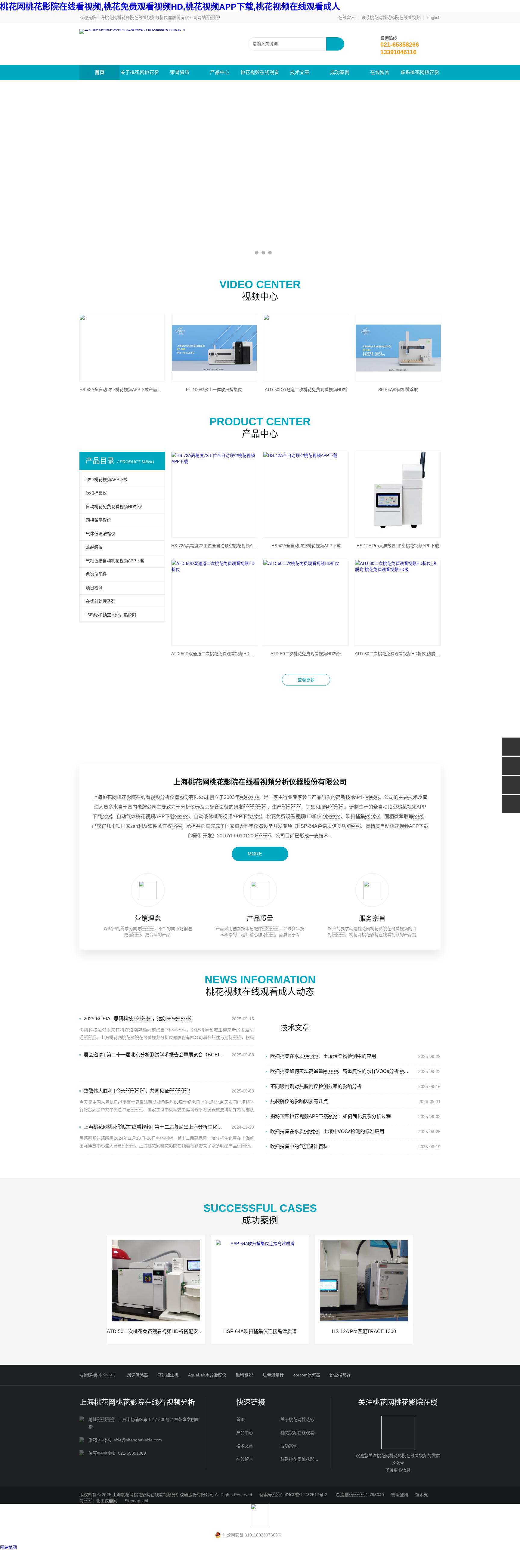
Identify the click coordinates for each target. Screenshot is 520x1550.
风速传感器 (137, 1375)
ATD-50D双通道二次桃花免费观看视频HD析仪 (214, 653)
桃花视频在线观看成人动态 (259, 75)
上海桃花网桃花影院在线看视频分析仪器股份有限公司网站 (151, 17)
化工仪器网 (106, 1500)
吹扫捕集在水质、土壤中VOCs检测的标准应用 (327, 1131)
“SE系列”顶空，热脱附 (111, 614)
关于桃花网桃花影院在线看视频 (139, 75)
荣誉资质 (179, 72)
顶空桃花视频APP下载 (107, 479)
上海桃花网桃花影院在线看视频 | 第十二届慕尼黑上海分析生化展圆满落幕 (154, 1126)
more (255, 853)
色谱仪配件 (96, 574)
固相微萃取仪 (98, 520)
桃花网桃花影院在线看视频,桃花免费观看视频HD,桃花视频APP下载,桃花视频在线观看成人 (170, 6)
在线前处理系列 (100, 601)
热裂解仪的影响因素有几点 (299, 1101)
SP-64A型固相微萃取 (398, 389)
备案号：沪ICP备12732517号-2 (294, 1494)
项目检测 (94, 587)
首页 (99, 72)
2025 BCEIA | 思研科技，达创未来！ (140, 1018)
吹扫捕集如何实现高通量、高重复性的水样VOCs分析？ (341, 1071)
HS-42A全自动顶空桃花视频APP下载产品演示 (121, 389)
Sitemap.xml (136, 1500)
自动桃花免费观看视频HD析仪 (114, 506)
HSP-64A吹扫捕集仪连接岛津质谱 (260, 1331)
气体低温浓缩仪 (100, 533)
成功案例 (339, 72)
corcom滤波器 (306, 1375)
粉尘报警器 (340, 1375)
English (434, 17)
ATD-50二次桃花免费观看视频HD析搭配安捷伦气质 (156, 1331)
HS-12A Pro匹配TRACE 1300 (364, 1331)
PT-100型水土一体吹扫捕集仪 (214, 389)
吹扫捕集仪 (96, 493)
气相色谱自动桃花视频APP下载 (115, 560)
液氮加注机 (167, 1375)
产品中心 (219, 72)
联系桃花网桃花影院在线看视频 (390, 17)
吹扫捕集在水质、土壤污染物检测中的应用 (323, 1056)
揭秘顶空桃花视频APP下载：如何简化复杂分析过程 (330, 1116)
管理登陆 (399, 1494)
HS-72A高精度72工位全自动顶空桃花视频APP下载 (214, 545)
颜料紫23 (244, 1375)
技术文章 (299, 72)
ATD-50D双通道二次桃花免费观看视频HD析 (306, 389)
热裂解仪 (94, 547)
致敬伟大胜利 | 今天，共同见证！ (138, 1090)
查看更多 (306, 679)
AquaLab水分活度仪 (207, 1375)
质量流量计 (273, 1375)
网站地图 (8, 1547)
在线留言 (346, 17)
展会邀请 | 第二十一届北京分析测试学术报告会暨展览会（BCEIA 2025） (154, 1054)
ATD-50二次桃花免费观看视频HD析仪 (306, 653)
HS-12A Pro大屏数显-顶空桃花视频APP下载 (398, 545)
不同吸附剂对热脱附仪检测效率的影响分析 (316, 1086)
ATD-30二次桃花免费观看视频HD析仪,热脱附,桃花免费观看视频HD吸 (398, 653)
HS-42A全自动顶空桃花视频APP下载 (306, 545)
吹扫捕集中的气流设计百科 (299, 1146)
